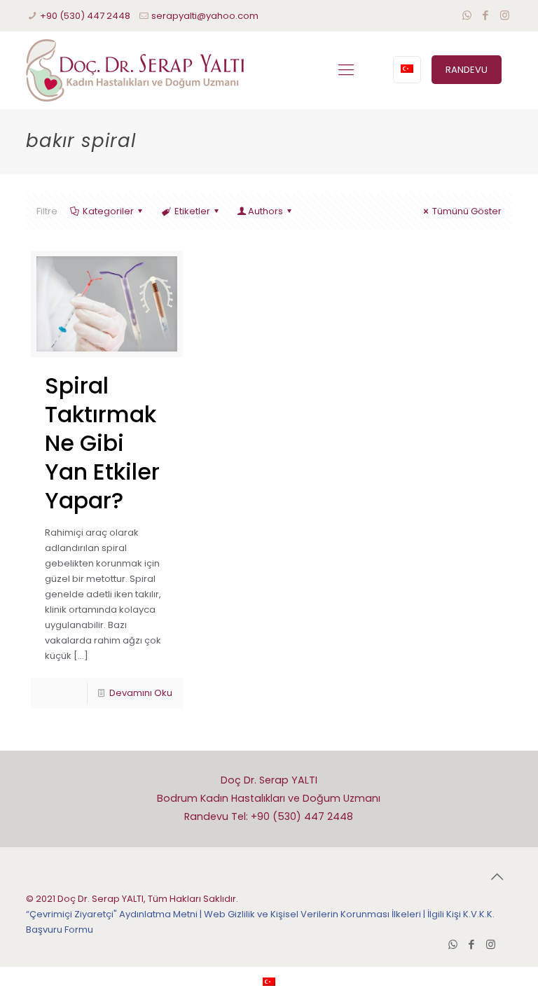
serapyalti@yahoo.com (204, 15)
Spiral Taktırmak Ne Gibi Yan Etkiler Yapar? (102, 443)
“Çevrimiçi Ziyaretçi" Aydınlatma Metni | (115, 914)
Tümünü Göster (467, 211)
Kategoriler (108, 211)
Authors (265, 211)
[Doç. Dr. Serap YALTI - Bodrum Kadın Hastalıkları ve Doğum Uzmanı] (135, 70)
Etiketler (192, 211)
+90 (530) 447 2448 (85, 15)
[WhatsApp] (467, 15)
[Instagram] (504, 15)
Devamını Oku (140, 693)
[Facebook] (485, 15)
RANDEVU (467, 69)
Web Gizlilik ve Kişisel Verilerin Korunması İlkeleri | (315, 914)
